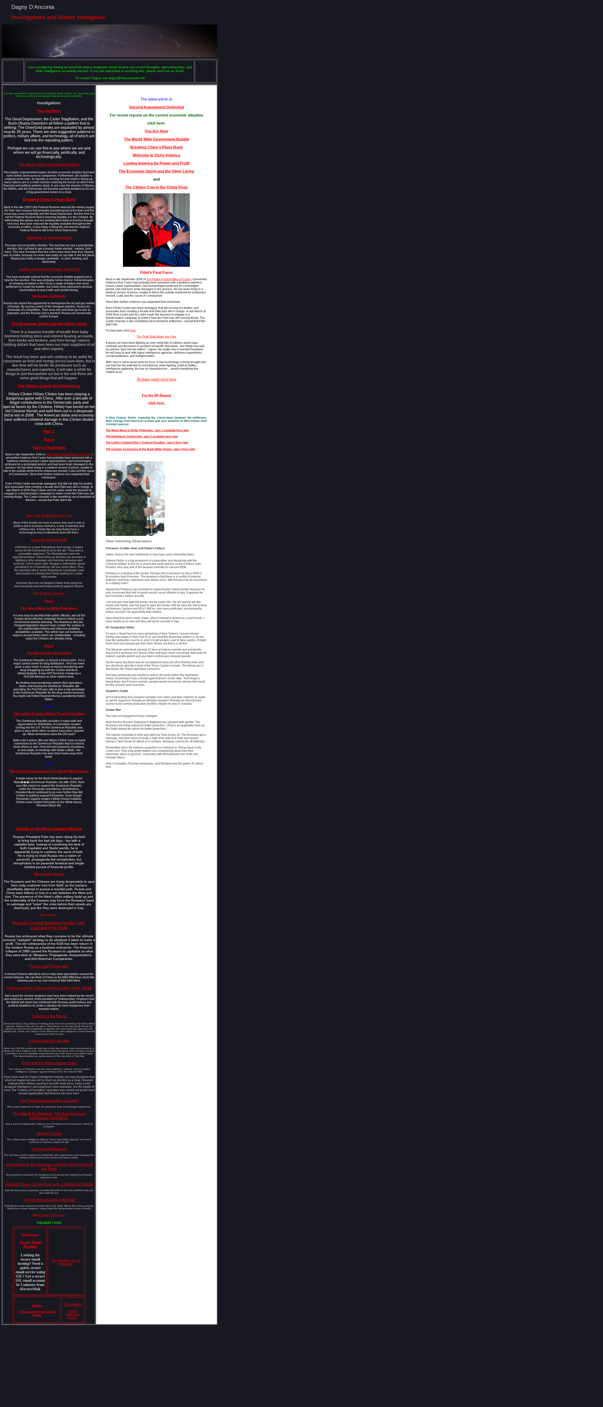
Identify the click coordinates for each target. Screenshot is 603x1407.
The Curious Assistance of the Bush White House (49, 771)
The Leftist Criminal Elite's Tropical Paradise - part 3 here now (147, 442)
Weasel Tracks (49, 1134)
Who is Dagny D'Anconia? (49, 1215)
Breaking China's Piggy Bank (156, 147)
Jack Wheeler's (62, 1260)
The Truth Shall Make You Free (49, 515)
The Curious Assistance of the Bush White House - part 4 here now (150, 449)
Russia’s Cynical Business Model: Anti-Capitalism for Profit (49, 925)
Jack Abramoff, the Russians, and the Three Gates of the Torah (49, 1167)
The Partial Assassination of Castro (68, 454)
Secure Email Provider (30, 1244)
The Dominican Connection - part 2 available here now (142, 436)
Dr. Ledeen (73, 1304)
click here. (156, 403)
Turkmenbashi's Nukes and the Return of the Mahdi (49, 988)
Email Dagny (30, 1235)
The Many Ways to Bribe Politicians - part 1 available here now (147, 430)
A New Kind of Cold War (49, 1041)
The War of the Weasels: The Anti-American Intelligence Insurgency (49, 1116)
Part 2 (49, 440)
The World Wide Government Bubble (49, 165)
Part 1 (49, 432)
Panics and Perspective (49, 966)
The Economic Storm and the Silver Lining (156, 171)
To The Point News (69, 1262)
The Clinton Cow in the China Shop (49, 386)
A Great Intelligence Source (72, 1314)
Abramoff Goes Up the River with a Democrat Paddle (49, 1184)
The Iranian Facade (49, 874)
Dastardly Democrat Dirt (49, 540)
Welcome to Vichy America (49, 238)
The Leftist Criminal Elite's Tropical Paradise (49, 714)
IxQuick (37, 1305)
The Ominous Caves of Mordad (49, 1200)
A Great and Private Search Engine (37, 1313)
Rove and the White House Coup (49, 1063)
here (133, 330)
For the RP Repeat (156, 395)
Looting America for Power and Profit (49, 269)
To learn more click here (156, 379)
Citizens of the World (49, 1016)
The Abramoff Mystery (49, 1149)
